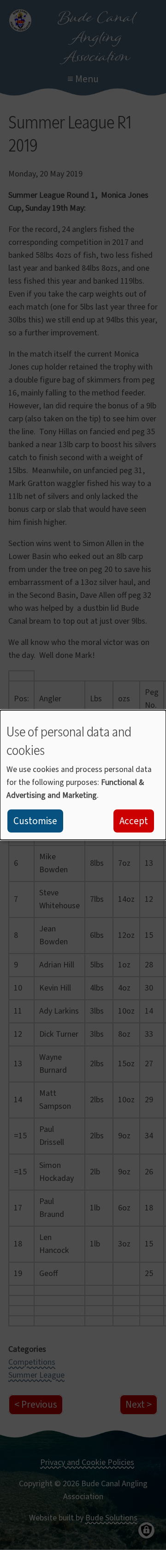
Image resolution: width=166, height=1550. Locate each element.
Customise (35, 821)
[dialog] (83, 775)
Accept (133, 821)
